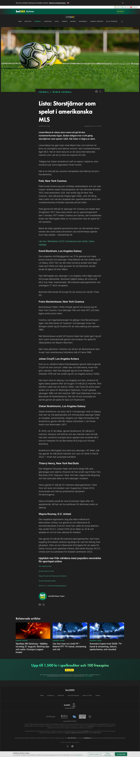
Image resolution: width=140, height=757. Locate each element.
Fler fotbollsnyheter (45, 566)
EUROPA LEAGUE (22, 640)
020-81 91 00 (72, 738)
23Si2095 (85, 731)
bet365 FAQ (61, 695)
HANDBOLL (83, 21)
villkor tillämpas (89, 676)
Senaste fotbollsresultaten (47, 581)
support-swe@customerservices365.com (76, 732)
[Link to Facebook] (96, 92)
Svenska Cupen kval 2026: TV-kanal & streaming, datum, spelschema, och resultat (106, 646)
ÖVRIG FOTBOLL (62, 92)
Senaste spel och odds (46, 571)
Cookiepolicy (79, 755)
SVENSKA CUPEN (59, 640)
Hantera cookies (94, 754)
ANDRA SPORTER (96, 21)
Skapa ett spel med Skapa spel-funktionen (53, 576)
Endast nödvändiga (107, 754)
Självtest (119, 7)
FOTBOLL (37, 21)
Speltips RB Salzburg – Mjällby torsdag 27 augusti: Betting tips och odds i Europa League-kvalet (32, 648)
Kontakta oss (50, 695)
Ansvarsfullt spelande (73, 695)
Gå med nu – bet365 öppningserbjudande (52, 586)
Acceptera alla (121, 754)
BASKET (73, 21)
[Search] (122, 21)
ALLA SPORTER (111, 21)
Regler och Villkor (87, 695)
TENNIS (65, 21)
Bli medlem (120, 11)
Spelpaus (134, 7)
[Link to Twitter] (100, 92)
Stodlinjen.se (88, 738)
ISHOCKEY (48, 21)
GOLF (57, 21)
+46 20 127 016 (97, 732)
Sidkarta (98, 695)
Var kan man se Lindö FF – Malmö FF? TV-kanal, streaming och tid (69, 646)
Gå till (67, 17)
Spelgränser (127, 7)
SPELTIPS (28, 21)
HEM (20, 21)
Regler (42, 695)
